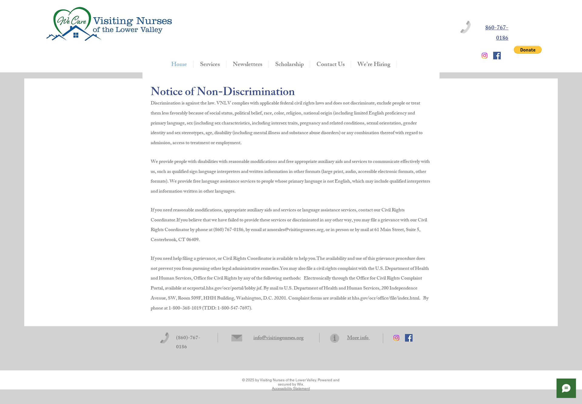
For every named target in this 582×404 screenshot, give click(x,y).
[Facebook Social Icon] (497, 55)
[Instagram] (484, 55)
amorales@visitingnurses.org (295, 230)
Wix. (300, 384)
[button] (528, 50)
